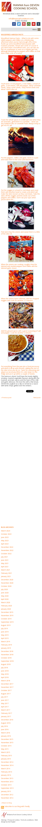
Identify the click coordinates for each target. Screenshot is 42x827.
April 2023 (5, 544)
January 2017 (6, 716)
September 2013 (7, 788)
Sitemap (4, 820)
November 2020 (7, 583)
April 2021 (5, 566)
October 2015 (6, 746)
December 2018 (7, 651)
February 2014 (6, 772)
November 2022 (7, 550)
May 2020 (5, 596)
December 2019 (7, 612)
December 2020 (7, 580)
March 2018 (5, 680)
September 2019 (7, 622)
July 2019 (4, 628)
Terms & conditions (27, 820)
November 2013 (7, 781)
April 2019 (5, 638)
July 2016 (4, 726)
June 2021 (5, 560)
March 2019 (5, 641)
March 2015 (5, 752)
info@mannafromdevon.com (21, 18)
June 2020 (5, 593)
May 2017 (5, 703)
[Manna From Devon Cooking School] (21, 12)
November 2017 (7, 687)
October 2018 (6, 658)
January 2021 (6, 576)
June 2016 (5, 729)
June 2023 (5, 537)
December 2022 (7, 547)
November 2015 (7, 742)
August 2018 (5, 664)
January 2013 (6, 791)
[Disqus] (21, 431)
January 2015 (6, 759)
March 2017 (5, 710)
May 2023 (5, 540)
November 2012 (7, 798)
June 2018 (5, 671)
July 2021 (4, 557)
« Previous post (6, 398)
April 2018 (5, 677)
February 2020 (6, 606)
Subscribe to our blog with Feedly (17, 806)
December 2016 (7, 720)
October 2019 (6, 619)
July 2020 (4, 589)
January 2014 (6, 775)
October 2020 (6, 586)
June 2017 (5, 700)
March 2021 (5, 570)
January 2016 (6, 736)
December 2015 (7, 739)
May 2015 (5, 749)
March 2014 (5, 768)
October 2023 (6, 534)
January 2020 (6, 609)
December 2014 (7, 762)
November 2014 (7, 765)
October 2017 (6, 690)
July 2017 (4, 697)
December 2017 (7, 684)
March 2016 (5, 733)
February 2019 (6, 645)
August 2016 (5, 723)
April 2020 (5, 599)
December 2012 (7, 794)
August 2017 (5, 694)
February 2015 (6, 755)
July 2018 (4, 667)
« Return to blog (6, 803)
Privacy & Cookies (13, 820)
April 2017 (5, 707)
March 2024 (5, 531)
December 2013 (7, 778)
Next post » (37, 398)
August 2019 (5, 625)
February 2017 (6, 713)
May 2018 (5, 674)
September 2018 (7, 661)
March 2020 (5, 602)
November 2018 (7, 654)
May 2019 (5, 635)
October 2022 (6, 553)
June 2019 (5, 632)
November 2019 (7, 615)
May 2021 (5, 563)
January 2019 (6, 648)
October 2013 (6, 785)
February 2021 (6, 573)
